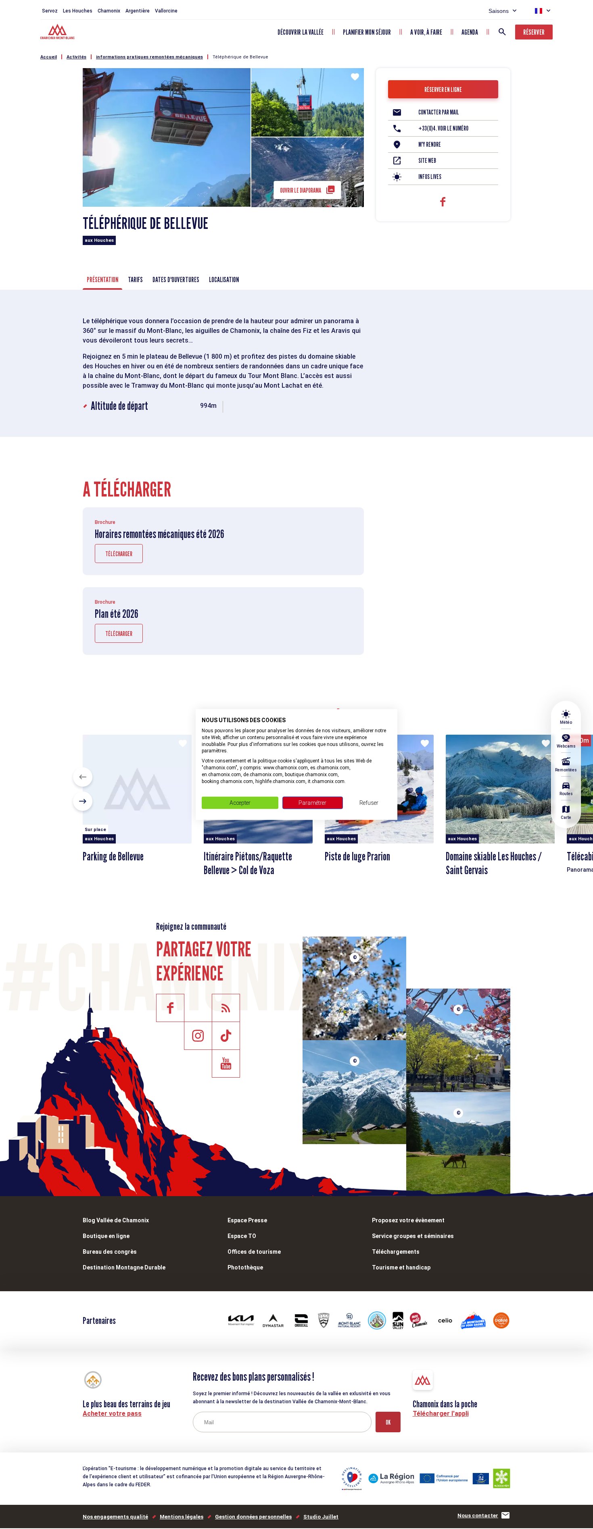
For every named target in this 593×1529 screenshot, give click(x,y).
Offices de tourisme (254, 1252)
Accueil (48, 57)
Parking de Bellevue (113, 856)
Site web (427, 160)
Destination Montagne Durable (124, 1267)
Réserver (534, 32)
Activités (76, 57)
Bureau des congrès (110, 1252)
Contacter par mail (438, 112)
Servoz (50, 11)
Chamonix (109, 11)
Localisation (224, 279)
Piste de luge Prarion (357, 856)
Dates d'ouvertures (175, 279)
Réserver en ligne (443, 89)
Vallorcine (166, 11)
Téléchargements (396, 1252)
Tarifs (135, 279)
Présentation (102, 279)
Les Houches (77, 11)
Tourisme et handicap (401, 1267)
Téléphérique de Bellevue (240, 57)
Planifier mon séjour (367, 32)
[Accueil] (58, 33)
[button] (82, 777)
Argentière (137, 11)
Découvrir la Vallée (301, 32)
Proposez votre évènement (408, 1220)
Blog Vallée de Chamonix (116, 1220)
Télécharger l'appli (441, 1413)
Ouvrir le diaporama (300, 190)
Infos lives (429, 177)
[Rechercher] (502, 32)
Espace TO (242, 1236)
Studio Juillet (320, 1517)
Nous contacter (477, 1515)
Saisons (499, 11)
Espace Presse (247, 1220)
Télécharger (118, 554)
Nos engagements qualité (115, 1517)
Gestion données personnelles (253, 1517)
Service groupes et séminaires (413, 1236)
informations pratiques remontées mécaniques (149, 57)
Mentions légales (181, 1517)
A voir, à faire (426, 32)
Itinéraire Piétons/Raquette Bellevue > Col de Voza (248, 863)
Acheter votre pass (112, 1413)
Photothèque (245, 1267)
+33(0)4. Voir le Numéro (443, 128)
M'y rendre (429, 144)
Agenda (469, 32)
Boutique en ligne (106, 1236)
